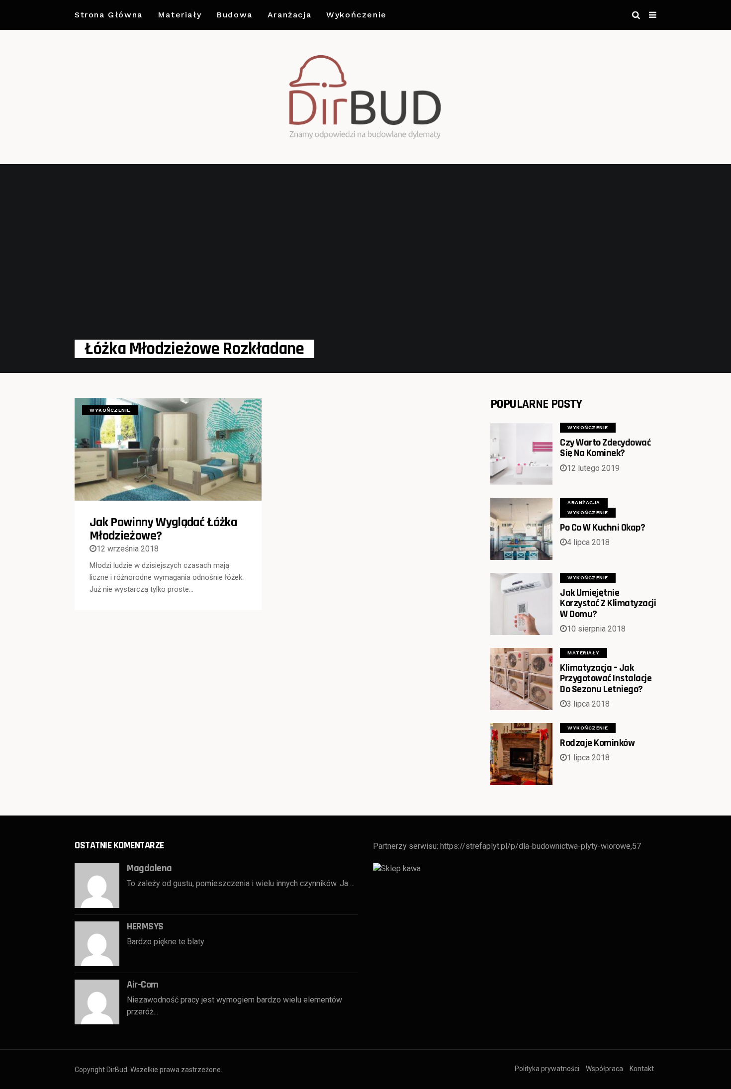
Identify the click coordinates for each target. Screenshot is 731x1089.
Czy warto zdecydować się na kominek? (605, 447)
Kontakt (642, 1069)
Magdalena (149, 868)
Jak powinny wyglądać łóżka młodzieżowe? (163, 529)
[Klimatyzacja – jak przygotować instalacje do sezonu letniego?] (521, 679)
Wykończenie (356, 14)
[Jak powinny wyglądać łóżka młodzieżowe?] (168, 449)
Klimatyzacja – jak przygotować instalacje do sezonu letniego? (605, 678)
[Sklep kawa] (397, 868)
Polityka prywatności (547, 1069)
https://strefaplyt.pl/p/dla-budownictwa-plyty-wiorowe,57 (540, 846)
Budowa (234, 14)
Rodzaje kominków (597, 742)
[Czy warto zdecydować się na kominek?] (521, 454)
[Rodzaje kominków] (521, 754)
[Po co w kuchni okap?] (521, 529)
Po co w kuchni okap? (602, 527)
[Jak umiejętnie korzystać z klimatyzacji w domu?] (521, 604)
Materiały (179, 14)
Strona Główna (109, 14)
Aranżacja (289, 14)
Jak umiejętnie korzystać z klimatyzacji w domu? (608, 603)
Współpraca (604, 1069)
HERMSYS (145, 926)
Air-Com (143, 984)
